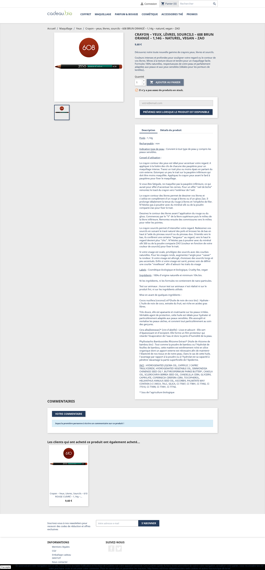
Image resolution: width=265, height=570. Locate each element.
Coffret (85, 14)
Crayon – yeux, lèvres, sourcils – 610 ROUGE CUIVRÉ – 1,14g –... (68, 495)
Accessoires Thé (172, 14)
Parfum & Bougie (126, 14)
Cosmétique (150, 14)
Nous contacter (60, 561)
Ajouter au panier (165, 82)
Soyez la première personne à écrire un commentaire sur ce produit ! (89, 423)
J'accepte (5, 567)
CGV (54, 550)
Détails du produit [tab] (171, 130)
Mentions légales (61, 546)
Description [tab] (148, 130)
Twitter (119, 548)
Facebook (111, 548)
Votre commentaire (68, 414)
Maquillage (103, 14)
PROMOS (192, 14)
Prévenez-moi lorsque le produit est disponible (176, 112)
